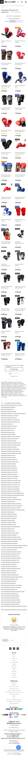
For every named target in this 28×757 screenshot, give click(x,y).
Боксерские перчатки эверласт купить (11, 537)
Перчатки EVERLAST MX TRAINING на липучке (6, 354)
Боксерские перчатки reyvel (8, 455)
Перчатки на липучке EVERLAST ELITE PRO (20, 354)
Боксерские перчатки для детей (9, 478)
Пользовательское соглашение (14, 701)
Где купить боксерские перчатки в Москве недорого (14, 545)
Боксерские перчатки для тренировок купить (12, 493)
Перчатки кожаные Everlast (19, 332)
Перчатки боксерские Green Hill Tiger (6, 153)
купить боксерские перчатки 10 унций (11, 587)
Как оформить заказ (14, 688)
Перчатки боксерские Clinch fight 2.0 (20, 63)
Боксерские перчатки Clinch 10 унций (10, 436)
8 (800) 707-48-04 (14, 721)
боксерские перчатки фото (8, 528)
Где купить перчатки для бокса (9, 549)
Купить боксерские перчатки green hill (11, 602)
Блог (14, 697)
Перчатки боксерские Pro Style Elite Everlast (6, 175)
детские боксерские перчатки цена (10, 562)
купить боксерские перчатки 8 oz (9, 593)
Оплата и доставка (14, 686)
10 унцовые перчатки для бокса (13, 403)
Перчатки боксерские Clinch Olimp (6, 130)
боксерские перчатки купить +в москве (11, 503)
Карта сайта (6, 750)
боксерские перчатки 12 (7, 424)
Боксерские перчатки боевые (8, 463)
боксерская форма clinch (7, 409)
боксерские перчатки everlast (8, 440)
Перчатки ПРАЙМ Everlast (19, 265)
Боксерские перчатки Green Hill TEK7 (6, 63)
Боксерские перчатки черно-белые (10, 532)
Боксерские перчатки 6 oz (7, 430)
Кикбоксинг (14, 666)
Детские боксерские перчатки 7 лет (10, 560)
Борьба (14, 667)
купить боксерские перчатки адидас (10, 604)
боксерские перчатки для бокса (9, 474)
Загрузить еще (14, 369)
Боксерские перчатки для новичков (10, 486)
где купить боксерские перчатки (9, 543)
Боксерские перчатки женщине (9, 497)
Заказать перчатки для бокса (8, 572)
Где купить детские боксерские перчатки (12, 547)
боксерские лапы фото (7, 413)
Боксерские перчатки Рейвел (8, 522)
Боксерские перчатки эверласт (9, 535)
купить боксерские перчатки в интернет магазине (14, 606)
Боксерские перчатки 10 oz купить (10, 415)
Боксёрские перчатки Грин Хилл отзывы (11, 539)
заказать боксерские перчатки (9, 566)
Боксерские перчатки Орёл (8, 520)
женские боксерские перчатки (9, 564)
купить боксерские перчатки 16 (9, 589)
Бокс (14, 656)
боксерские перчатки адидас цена (10, 461)
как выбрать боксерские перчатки (9, 574)
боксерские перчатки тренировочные (10, 526)
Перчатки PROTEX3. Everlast (5, 332)
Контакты (14, 684)
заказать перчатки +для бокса (8, 570)
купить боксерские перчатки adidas (10, 595)
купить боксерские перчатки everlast (10, 599)
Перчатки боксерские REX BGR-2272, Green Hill (6, 197)
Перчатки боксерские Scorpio (6, 220)
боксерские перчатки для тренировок (10, 491)
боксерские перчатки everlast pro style (11, 442)
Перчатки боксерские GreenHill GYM (20, 108)
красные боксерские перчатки (8, 581)
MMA (14, 669)
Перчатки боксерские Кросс (20, 86)
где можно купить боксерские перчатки (11, 551)
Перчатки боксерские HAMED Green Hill (20, 197)
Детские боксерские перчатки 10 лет (10, 553)
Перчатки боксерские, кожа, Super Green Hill (20, 153)
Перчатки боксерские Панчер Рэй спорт (6, 86)
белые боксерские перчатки (8, 407)
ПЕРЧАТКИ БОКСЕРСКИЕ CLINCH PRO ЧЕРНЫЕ (6, 265)
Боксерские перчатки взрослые (9, 468)
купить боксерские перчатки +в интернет (11, 585)
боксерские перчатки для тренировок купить (12, 495)
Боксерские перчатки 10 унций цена (10, 419)
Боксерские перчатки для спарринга (10, 488)
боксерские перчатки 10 (19, 413)
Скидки (14, 675)
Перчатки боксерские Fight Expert (20, 220)
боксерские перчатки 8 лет (8, 432)
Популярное (14, 677)
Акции (14, 696)
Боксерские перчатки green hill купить (11, 451)
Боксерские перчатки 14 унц (8, 428)
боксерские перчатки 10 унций (9, 417)
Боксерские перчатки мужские (9, 514)
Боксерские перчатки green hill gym (10, 449)
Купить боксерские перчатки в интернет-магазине (14, 609)
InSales (19, 754)
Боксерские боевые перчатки (8, 411)
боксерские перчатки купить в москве (10, 507)
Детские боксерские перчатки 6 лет (10, 555)
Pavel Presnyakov (16, 753)
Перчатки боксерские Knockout (20, 41)
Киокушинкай (14, 658)
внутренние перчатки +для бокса (9, 541)
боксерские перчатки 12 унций (9, 426)
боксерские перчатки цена (8, 530)
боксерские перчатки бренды (8, 465)
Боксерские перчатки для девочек (9, 476)
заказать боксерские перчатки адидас (11, 568)
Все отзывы (11, 640)
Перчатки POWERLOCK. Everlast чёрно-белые (20, 309)
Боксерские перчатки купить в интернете (11, 505)
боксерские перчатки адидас (8, 457)
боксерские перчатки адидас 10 (9, 459)
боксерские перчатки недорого (9, 518)
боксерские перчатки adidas (8, 434)
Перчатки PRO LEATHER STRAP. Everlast (6, 287)
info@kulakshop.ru (15, 727)
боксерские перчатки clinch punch (9, 438)
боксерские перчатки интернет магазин (11, 499)
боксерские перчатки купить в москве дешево (13, 509)
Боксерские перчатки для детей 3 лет (10, 482)
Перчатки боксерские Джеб (6, 41)
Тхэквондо (14, 671)
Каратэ (14, 654)
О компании (14, 682)
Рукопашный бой (14, 662)
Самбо (14, 660)
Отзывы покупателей (14, 694)
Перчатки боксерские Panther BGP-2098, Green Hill (6, 242)
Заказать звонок (15, 725)
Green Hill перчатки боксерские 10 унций (11, 405)
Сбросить (19, 21)
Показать (12, 21)
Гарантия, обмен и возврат (14, 690)
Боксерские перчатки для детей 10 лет (11, 480)
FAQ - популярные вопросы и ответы (14, 692)
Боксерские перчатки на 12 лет (9, 516)
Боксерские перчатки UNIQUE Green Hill (6, 108)
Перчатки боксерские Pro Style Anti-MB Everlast (20, 175)
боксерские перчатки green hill (9, 447)
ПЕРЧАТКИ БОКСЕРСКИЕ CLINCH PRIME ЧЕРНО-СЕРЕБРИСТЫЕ (20, 242)
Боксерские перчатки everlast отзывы (10, 444)
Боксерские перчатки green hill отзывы (11, 453)
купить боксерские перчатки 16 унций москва (12, 591)
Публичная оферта (14, 703)
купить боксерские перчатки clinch (10, 597)
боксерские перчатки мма (7, 511)
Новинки (14, 673)
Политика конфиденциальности (14, 699)
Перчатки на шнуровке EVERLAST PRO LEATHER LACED (20, 287)
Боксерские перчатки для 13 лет (9, 472)
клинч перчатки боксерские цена (9, 579)
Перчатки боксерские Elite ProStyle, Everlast (20, 130)
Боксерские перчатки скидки (8, 524)
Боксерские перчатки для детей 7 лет (10, 484)
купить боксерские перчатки (8, 583)
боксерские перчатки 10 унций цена (10, 421)
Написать (5, 640)
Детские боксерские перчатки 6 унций (11, 558)
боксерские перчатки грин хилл (9, 470)
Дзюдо (14, 664)
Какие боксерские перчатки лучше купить (11, 576)
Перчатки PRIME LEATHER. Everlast (5, 309)
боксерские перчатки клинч (8, 501)
